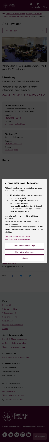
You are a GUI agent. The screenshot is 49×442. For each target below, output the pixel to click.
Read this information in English (18, 239)
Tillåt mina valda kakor (24, 252)
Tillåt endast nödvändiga (24, 245)
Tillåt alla (24, 258)
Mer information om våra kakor (17, 236)
